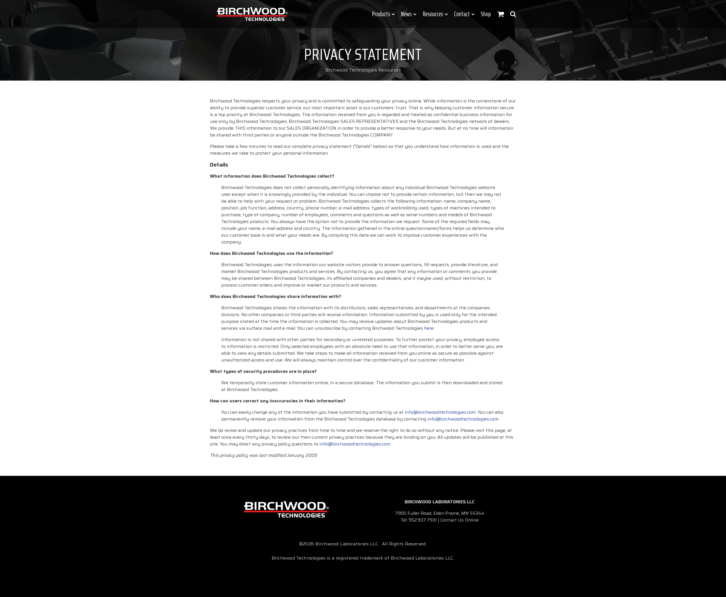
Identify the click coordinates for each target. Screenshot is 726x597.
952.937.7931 (423, 520)
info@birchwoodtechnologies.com (440, 412)
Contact (462, 14)
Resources (433, 14)
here (429, 328)
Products (381, 14)
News (406, 14)
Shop (486, 14)
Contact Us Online (459, 520)
